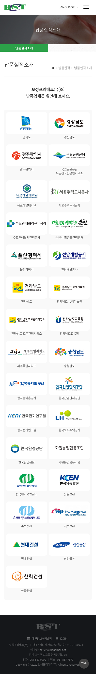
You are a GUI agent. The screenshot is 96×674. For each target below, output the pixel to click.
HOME (52, 68)
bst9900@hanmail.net (53, 650)
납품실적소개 (24, 48)
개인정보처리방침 (42, 638)
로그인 (63, 638)
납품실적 (64, 68)
